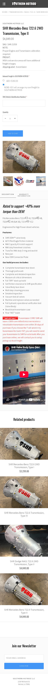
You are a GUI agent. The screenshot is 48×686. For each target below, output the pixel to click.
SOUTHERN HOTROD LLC (13, 23)
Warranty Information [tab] (24, 195)
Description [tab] (8, 194)
